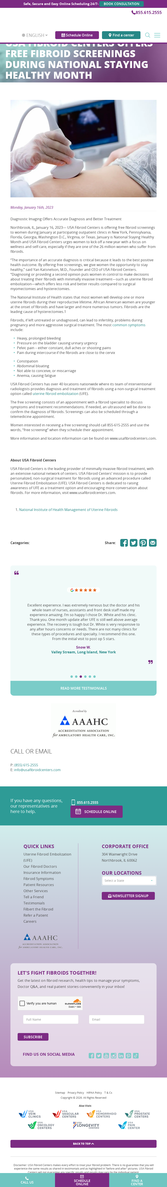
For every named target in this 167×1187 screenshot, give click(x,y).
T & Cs (108, 1092)
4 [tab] (85, 676)
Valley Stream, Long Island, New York (83, 652)
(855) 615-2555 (26, 765)
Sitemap (60, 1092)
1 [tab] (71, 676)
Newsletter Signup (130, 895)
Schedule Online (79, 31)
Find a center (123, 31)
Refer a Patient (35, 915)
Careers (30, 921)
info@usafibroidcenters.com (37, 769)
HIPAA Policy (94, 1092)
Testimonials (34, 903)
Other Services (35, 890)
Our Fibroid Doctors (40, 866)
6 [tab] (94, 676)
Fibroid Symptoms (38, 878)
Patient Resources (38, 884)
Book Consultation (121, 4)
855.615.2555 (149, 12)
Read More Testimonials (83, 688)
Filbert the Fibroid (38, 909)
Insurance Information (42, 872)
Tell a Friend (33, 897)
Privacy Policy (76, 1092)
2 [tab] (76, 676)
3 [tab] (81, 676)
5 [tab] (90, 676)
